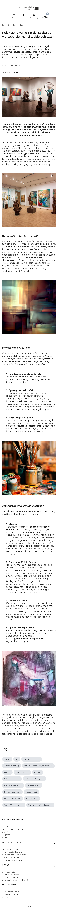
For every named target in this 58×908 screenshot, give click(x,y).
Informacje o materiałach (13, 829)
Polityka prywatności (11, 877)
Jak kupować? (8, 872)
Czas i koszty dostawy (12, 852)
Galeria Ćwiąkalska (9, 25)
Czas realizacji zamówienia (14, 854)
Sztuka (16, 72)
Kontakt (5, 837)
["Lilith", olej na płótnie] (29, 705)
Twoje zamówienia (10, 892)
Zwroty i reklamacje (11, 857)
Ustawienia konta (10, 894)
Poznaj (5, 826)
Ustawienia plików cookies (14, 880)
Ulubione (6, 897)
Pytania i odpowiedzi (11, 874)
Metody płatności (10, 849)
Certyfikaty (7, 832)
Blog (21, 25)
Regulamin (7, 835)
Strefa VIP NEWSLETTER (13, 860)
